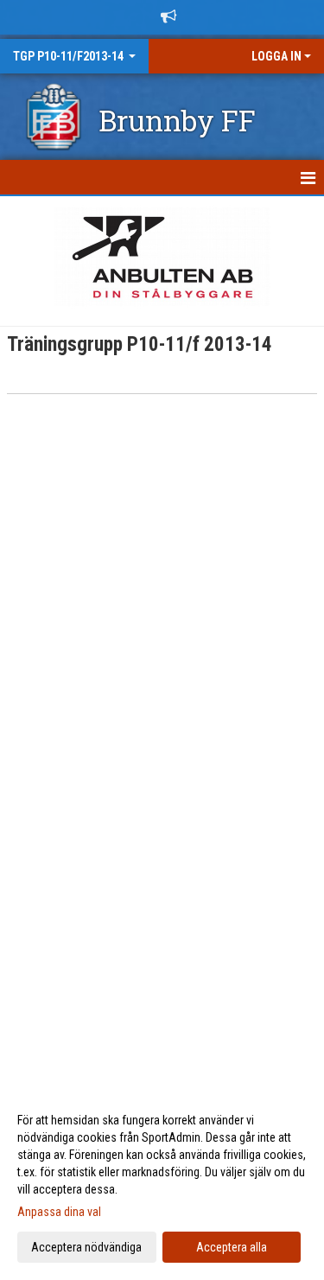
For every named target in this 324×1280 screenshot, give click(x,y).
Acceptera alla (231, 1247)
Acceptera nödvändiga (86, 1247)
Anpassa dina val (59, 1212)
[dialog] (162, 1183)
